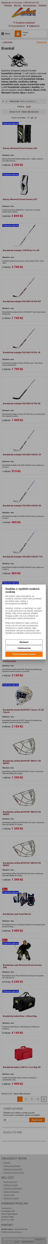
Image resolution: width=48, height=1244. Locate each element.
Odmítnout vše (24, 648)
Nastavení (24, 642)
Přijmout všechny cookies (24, 654)
